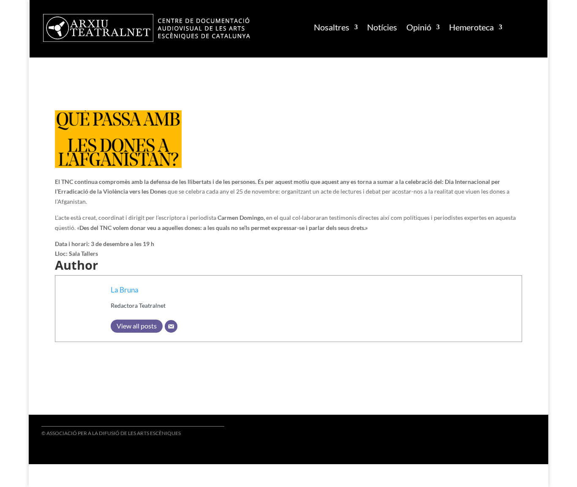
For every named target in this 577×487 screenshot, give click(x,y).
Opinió (418, 27)
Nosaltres (331, 27)
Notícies (382, 27)
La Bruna (125, 289)
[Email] (171, 326)
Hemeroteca (471, 27)
